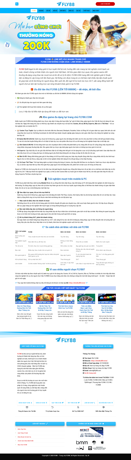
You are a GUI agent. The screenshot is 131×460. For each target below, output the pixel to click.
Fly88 (33, 10)
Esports (63, 10)
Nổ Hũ (55, 10)
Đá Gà (78, 10)
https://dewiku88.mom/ (77, 283)
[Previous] (14, 311)
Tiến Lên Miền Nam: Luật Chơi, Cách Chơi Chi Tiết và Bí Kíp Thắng (86, 309)
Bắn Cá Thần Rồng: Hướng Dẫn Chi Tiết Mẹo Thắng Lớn (24, 308)
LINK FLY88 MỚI (105, 4)
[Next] (116, 311)
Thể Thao (86, 10)
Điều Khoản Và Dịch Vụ (24, 437)
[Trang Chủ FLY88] (65, 4)
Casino (41, 10)
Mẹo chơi (96, 10)
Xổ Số (48, 10)
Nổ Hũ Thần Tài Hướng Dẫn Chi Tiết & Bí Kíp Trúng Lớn (45, 308)
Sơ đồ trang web (90, 373)
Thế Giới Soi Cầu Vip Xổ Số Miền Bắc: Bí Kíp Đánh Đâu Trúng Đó (107, 309)
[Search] (16, 4)
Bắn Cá (71, 10)
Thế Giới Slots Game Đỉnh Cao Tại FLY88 (65, 307)
